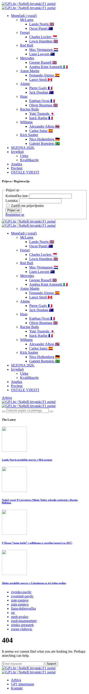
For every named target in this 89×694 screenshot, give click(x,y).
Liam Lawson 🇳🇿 (42, 54)
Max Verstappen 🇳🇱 (43, 50)
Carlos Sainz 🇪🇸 (41, 131)
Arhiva (7, 398)
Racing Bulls (29, 109)
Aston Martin (29, 71)
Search (51, 663)
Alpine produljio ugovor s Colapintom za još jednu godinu (34, 583)
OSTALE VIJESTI (25, 172)
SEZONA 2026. (23, 148)
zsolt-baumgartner (24, 621)
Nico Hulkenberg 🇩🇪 (44, 139)
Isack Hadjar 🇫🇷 (41, 118)
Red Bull (26, 45)
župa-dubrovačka (23, 608)
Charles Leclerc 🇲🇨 (43, 37)
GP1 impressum (22, 684)
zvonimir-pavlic (22, 596)
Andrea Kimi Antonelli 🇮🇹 (48, 67)
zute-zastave (20, 600)
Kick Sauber (29, 135)
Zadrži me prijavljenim (27, 206)
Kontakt (17, 688)
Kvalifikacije (29, 160)
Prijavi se (13, 210)
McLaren (26, 20)
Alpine (25, 84)
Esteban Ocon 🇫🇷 (42, 101)
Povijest (16, 168)
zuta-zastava (20, 604)
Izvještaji (17, 152)
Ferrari (25, 32)
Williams (26, 122)
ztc (13, 613)
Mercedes (27, 58)
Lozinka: (12, 201)
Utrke (24, 156)
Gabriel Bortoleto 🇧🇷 (44, 143)
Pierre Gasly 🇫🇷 (40, 88)
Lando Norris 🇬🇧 (41, 24)
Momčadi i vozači (24, 16)
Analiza (16, 164)
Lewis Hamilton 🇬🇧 (43, 41)
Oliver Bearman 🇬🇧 (43, 105)
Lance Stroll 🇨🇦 (40, 80)
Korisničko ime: (17, 196)
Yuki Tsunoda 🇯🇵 (42, 114)
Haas (23, 96)
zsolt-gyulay (20, 617)
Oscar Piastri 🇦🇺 (41, 28)
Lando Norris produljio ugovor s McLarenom (27, 459)
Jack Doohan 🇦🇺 (41, 92)
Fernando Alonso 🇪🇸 (44, 75)
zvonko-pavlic (21, 592)
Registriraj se (14, 214)
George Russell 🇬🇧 (43, 62)
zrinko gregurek (22, 625)
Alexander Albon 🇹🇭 (44, 126)
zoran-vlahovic (21, 629)
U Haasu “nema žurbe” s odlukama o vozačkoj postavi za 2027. (37, 542)
